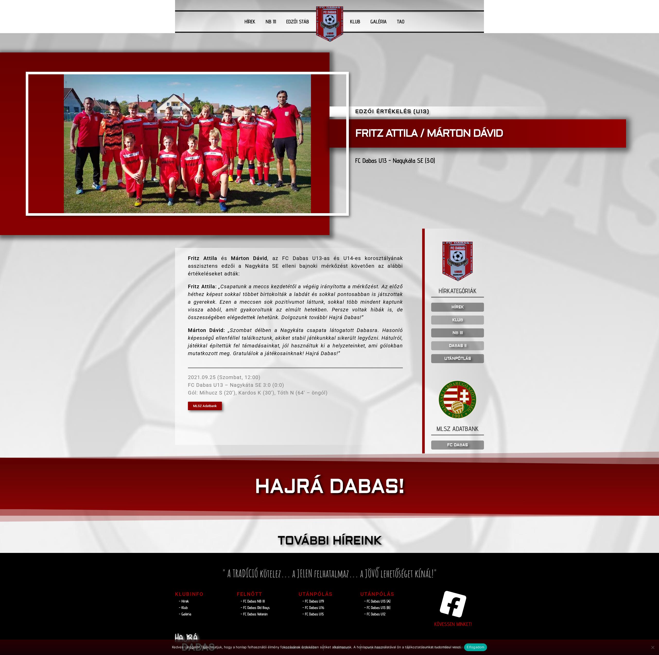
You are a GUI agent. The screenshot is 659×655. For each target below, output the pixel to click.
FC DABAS (457, 445)
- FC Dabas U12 (374, 614)
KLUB (355, 22)
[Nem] (652, 647)
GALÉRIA (378, 22)
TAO (400, 22)
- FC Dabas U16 (313, 607)
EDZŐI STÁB (297, 22)
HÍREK (250, 22)
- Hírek (184, 601)
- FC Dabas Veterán (254, 614)
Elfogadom (475, 647)
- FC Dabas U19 (313, 601)
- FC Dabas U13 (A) (377, 601)
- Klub (183, 607)
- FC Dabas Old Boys (255, 607)
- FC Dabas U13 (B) (377, 607)
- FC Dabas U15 (313, 614)
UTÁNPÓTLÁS (457, 358)
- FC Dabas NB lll (253, 601)
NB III (271, 22)
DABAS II (457, 345)
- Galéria (185, 614)
